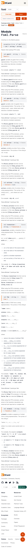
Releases (3, 500)
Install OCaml (18, 496)
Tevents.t (8, 411)
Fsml (2, 25)
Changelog (4, 496)
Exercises (16, 518)
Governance (4, 543)
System (23, 487)
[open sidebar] (23, 539)
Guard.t (6, 56)
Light (6, 487)
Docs (21, 14)
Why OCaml (4, 511)
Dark (15, 487)
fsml (3, 9)
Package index (5, 23)
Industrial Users (5, 504)
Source (25, 34)
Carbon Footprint (20, 539)
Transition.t (16, 227)
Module (11, 25)
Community (4, 522)
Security (10, 539)
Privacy (12, 543)
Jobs (2, 534)
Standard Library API (20, 511)
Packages (4, 519)
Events (3, 526)
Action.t (7, 145)
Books (16, 515)
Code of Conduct (6, 546)
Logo (15, 530)
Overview (8, 14)
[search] (23, 534)
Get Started (17, 500)
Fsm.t (6, 299)
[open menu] (25, 3)
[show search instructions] (24, 18)
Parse (6, 25)
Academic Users (6, 507)
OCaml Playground (19, 526)
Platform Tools (18, 504)
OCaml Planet (5, 530)
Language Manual (19, 507)
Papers (16, 522)
